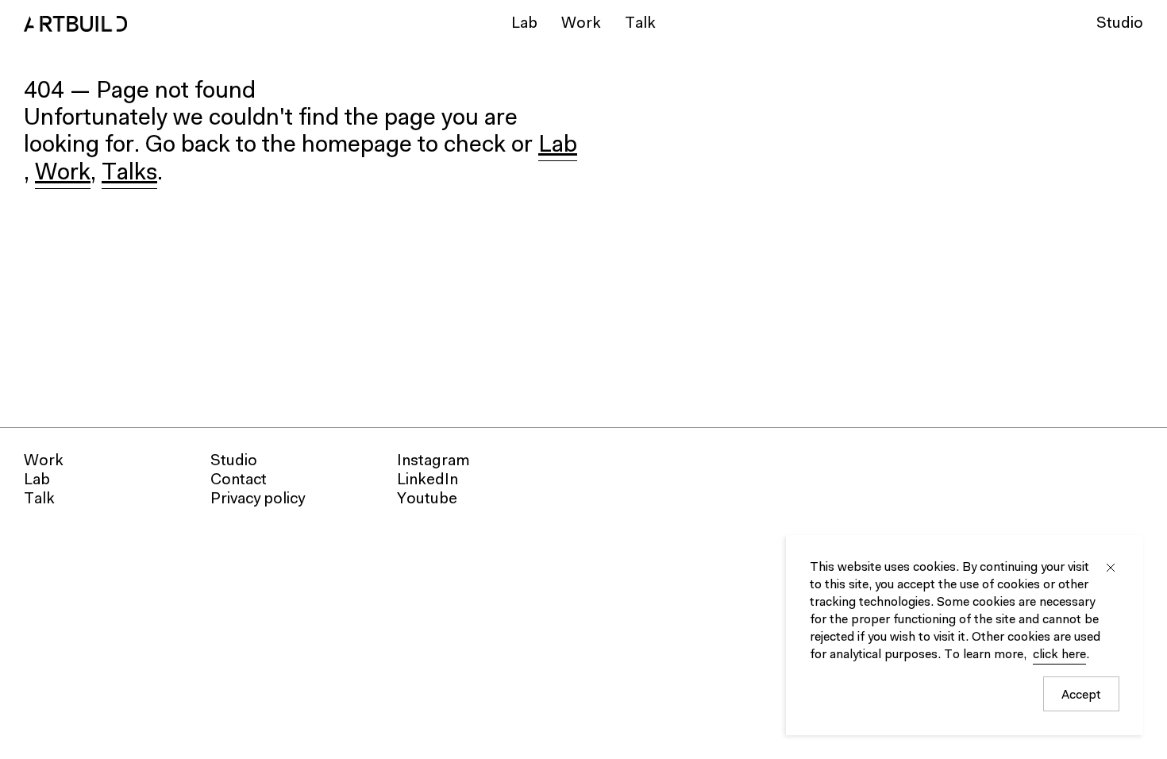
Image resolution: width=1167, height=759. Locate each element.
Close (1110, 567)
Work (581, 24)
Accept (1081, 695)
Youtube (427, 499)
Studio (1119, 24)
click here (1059, 655)
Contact (238, 480)
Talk (640, 24)
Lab (524, 24)
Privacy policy (257, 499)
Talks (129, 174)
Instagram (433, 461)
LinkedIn (427, 480)
